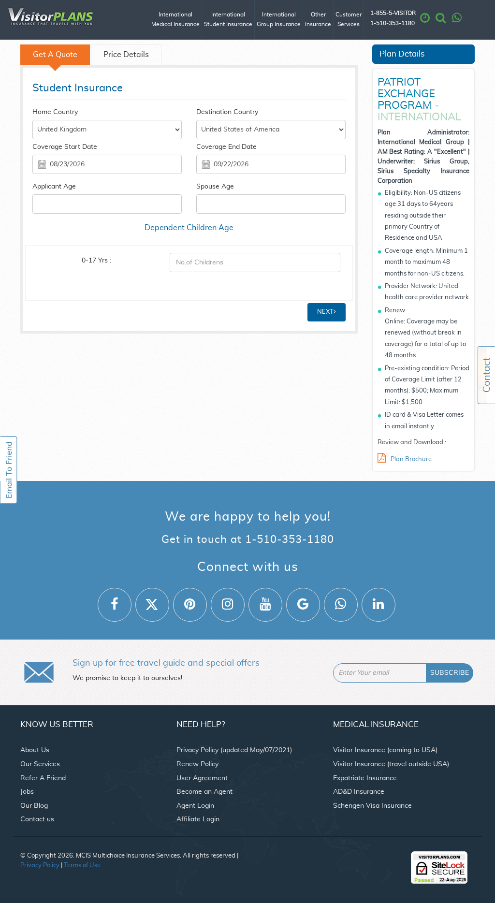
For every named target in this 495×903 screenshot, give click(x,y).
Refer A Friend (43, 778)
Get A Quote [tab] (55, 54)
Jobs (27, 791)
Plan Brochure (411, 459)
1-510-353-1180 (392, 23)
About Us (34, 750)
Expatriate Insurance (365, 778)
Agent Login (195, 805)
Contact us (37, 819)
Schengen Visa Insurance (372, 805)
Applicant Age (54, 186)
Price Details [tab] (126, 54)
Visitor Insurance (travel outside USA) (391, 764)
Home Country (55, 112)
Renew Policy (197, 764)
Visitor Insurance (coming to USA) (385, 750)
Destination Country (227, 112)
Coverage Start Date (64, 147)
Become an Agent (204, 791)
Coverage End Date (226, 147)
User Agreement (202, 778)
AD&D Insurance (358, 791)
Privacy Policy (39, 865)
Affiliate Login (197, 819)
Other (318, 19)
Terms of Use (82, 865)
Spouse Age (215, 186)
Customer (348, 19)
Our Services (40, 764)
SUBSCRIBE (449, 673)
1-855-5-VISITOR (393, 13)
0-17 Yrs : (96, 260)
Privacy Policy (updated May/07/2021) (234, 750)
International (175, 19)
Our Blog (34, 805)
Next (325, 312)
